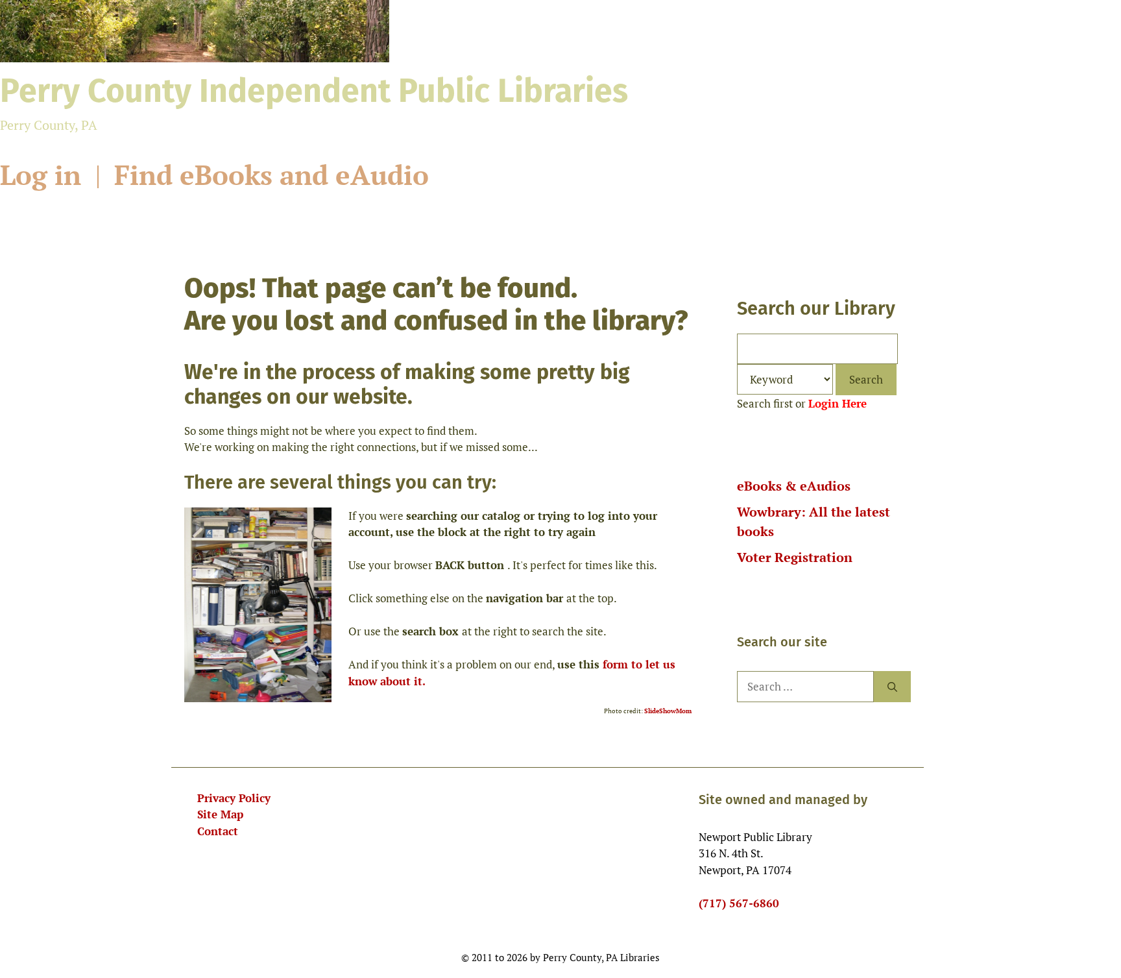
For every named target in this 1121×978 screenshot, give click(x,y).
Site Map (220, 814)
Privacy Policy (234, 797)
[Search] (892, 686)
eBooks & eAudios (793, 486)
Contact (217, 831)
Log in (44, 174)
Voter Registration (794, 557)
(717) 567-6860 (739, 903)
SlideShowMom (668, 711)
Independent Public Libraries (314, 90)
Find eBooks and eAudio (271, 174)
